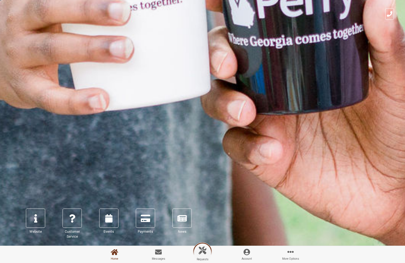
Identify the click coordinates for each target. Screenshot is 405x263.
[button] (35, 226)
